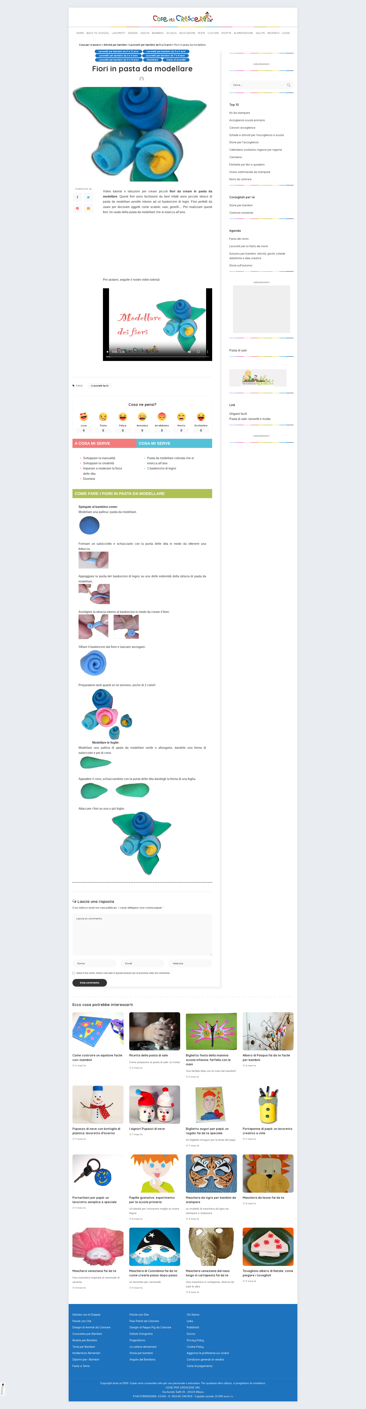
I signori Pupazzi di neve (147, 1129)
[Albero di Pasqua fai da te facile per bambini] (268, 1031)
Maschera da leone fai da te (263, 1198)
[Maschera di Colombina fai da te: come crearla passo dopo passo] (154, 1247)
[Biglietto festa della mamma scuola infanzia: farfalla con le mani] (211, 1031)
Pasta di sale (238, 350)
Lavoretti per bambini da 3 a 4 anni (166, 51)
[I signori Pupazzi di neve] (154, 1105)
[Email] (88, 208)
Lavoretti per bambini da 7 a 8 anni (165, 55)
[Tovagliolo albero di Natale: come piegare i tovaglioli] (268, 1247)
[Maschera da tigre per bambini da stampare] (211, 1173)
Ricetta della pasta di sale (148, 1055)
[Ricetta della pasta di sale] (154, 1031)
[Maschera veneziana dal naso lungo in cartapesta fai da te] (211, 1247)
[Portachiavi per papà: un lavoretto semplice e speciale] (98, 1173)
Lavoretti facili (100, 385)
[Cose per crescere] (183, 17)
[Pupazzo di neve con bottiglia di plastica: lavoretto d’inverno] (98, 1105)
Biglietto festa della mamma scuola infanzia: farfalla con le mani (208, 1059)
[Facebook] (77, 197)
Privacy (2, 1390)
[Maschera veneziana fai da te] (98, 1247)
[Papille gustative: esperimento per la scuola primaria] (154, 1173)
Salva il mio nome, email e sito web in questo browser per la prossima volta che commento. (123, 973)
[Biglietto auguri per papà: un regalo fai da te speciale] (211, 1105)
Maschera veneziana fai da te (94, 1271)
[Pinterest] (77, 208)
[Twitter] (88, 197)
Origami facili (238, 413)
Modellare (152, 59)
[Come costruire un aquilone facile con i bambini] (98, 1031)
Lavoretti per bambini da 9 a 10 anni (119, 59)
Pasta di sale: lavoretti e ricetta (249, 419)
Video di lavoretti (176, 59)
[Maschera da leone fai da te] (268, 1173)
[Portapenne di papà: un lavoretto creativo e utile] (268, 1105)
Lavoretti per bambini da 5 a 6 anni (118, 55)
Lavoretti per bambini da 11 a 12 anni (119, 51)
